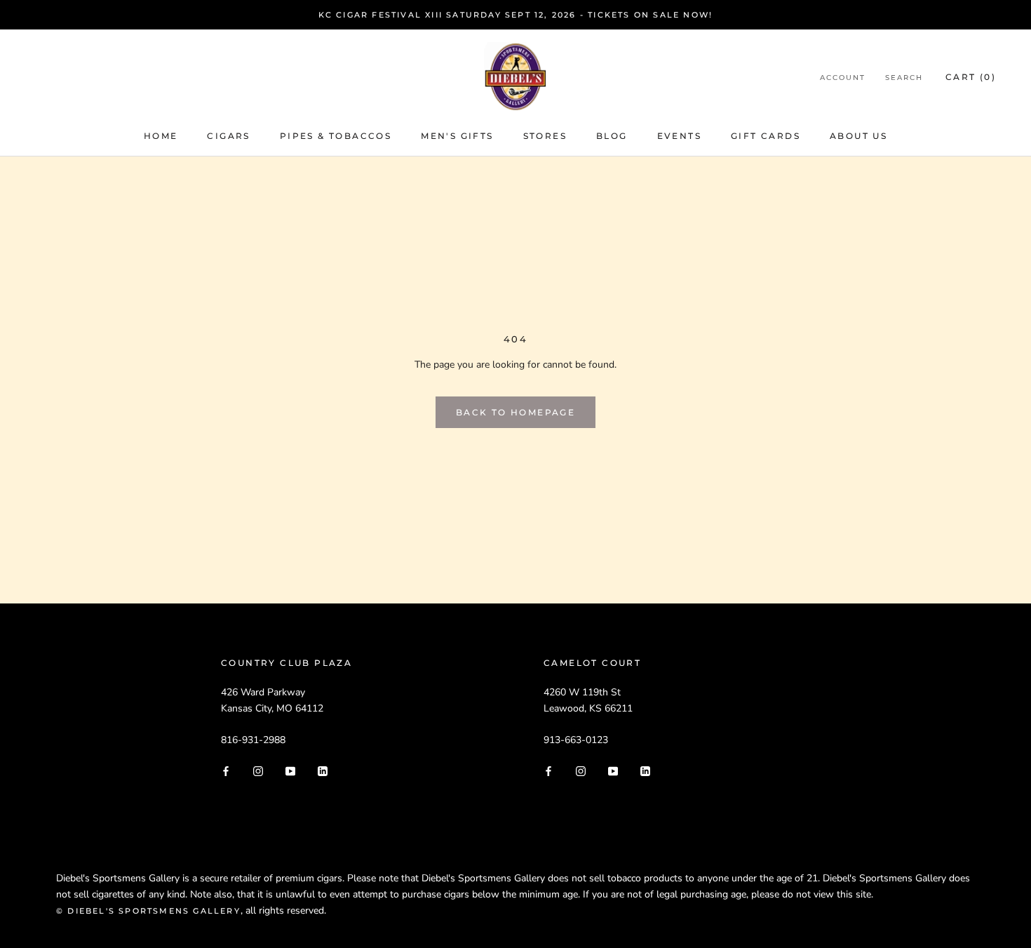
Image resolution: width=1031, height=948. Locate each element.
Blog (612, 136)
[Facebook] (226, 770)
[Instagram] (258, 770)
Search (904, 77)
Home (161, 136)
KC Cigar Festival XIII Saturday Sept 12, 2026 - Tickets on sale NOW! (515, 15)
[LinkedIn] (323, 770)
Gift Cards (765, 136)
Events (679, 136)
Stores (545, 136)
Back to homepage (515, 412)
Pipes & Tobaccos (335, 136)
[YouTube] (290, 770)
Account (842, 77)
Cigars (228, 136)
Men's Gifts (457, 136)
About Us (858, 136)
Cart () (970, 77)
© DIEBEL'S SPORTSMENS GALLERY (148, 911)
